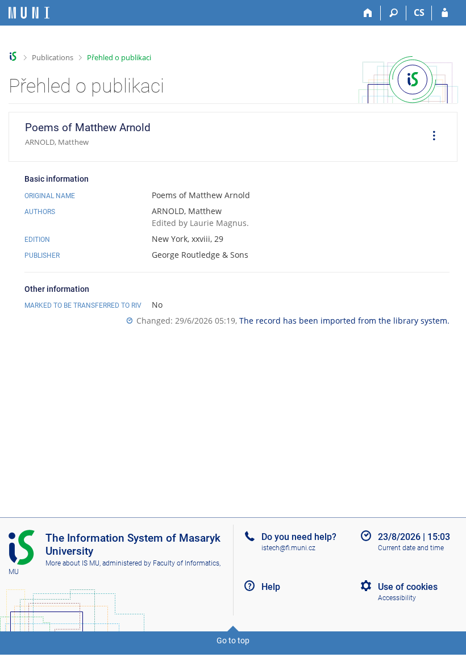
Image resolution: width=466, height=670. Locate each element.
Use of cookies (408, 586)
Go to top (233, 640)
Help (270, 586)
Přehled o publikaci (119, 57)
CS (419, 12)
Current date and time (411, 548)
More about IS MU (72, 563)
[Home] (368, 13)
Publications (52, 57)
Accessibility (397, 598)
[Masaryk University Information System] (29, 13)
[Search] (393, 13)
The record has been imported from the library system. (344, 320)
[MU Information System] (13, 56)
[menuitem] (430, 136)
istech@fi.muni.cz (288, 548)
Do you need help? (298, 536)
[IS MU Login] (444, 13)
